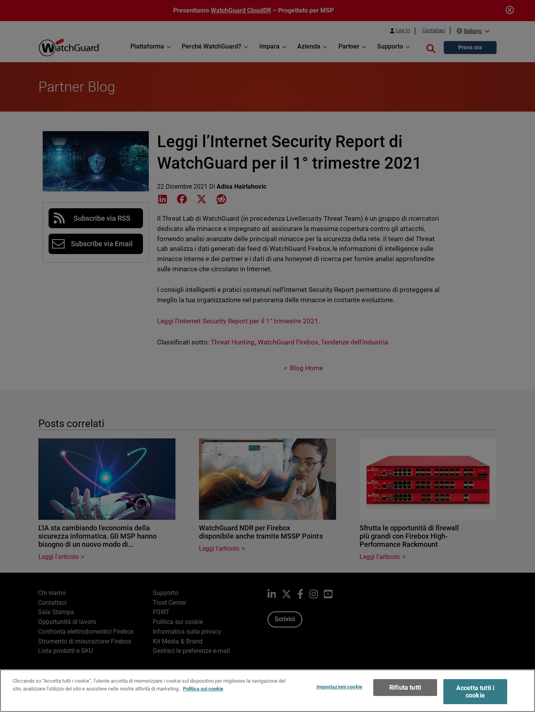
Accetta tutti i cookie (475, 691)
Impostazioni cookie (339, 687)
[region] (267, 690)
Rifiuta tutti (405, 687)
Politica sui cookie (203, 688)
